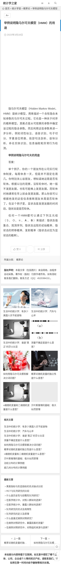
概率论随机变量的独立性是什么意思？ (23, 449)
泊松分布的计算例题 (14, 463)
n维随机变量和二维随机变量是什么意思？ (25, 454)
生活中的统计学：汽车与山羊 (19, 431)
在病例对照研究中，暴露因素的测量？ (25, 523)
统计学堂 (16, 8)
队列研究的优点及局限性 (18, 509)
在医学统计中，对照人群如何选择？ (24, 500)
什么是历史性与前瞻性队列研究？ (23, 495)
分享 (43, 249)
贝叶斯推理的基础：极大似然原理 (21, 458)
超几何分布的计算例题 (15, 467)
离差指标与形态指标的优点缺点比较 (24, 486)
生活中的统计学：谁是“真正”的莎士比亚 (24, 435)
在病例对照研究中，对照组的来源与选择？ (28, 527)
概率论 (26, 8)
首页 (7, 8)
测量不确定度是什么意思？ (17, 440)
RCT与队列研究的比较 (17, 491)
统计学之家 (10, 3)
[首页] (56, 546)
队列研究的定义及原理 (17, 513)
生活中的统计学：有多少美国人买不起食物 (25, 426)
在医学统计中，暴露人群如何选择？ (24, 504)
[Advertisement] (30, 71)
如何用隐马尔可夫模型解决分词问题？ (23, 444)
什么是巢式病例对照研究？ (20, 518)
